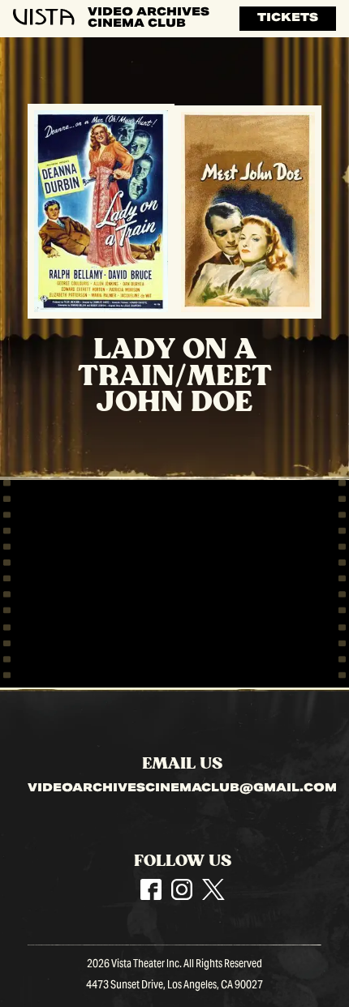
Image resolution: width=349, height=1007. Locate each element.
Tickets (287, 18)
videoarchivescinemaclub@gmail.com (182, 790)
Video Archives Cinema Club (148, 18)
